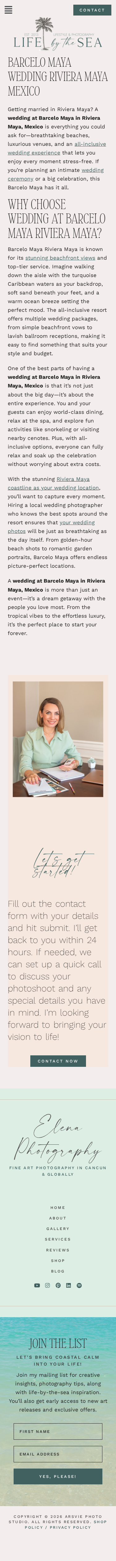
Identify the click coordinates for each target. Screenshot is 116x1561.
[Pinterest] (58, 1285)
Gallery (58, 1228)
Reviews (58, 1250)
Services (58, 1239)
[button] (8, 10)
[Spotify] (79, 1285)
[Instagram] (47, 1285)
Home (58, 1207)
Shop (58, 1260)
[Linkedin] (68, 1285)
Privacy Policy (70, 1527)
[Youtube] (37, 1285)
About (58, 1218)
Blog (58, 1271)
